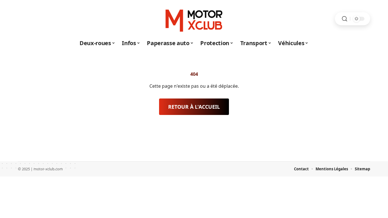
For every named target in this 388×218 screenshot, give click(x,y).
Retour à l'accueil (194, 106)
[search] (344, 18)
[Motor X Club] (194, 19)
